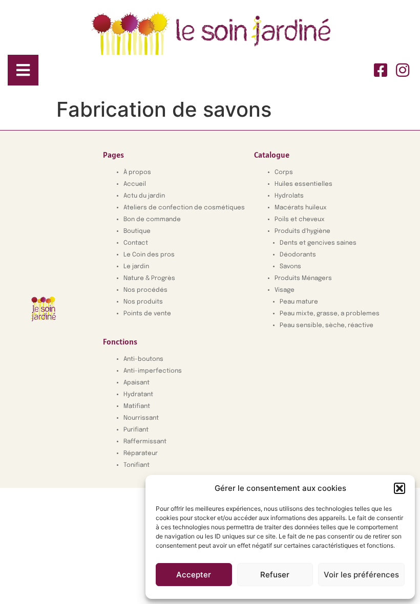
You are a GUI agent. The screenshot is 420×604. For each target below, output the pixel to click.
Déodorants (298, 255)
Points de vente (147, 314)
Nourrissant (141, 418)
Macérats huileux (301, 208)
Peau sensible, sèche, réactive (326, 325)
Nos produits (143, 302)
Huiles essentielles (303, 184)
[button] (399, 488)
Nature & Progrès (149, 278)
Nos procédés (145, 290)
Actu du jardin (144, 196)
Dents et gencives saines (318, 243)
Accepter (193, 574)
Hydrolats (289, 196)
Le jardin (136, 267)
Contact (135, 243)
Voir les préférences (361, 574)
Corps (284, 172)
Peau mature (299, 302)
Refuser (274, 574)
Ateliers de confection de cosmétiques (184, 208)
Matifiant (136, 406)
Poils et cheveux (300, 220)
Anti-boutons (143, 359)
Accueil (134, 184)
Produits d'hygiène (302, 231)
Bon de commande (152, 220)
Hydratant (138, 395)
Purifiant (136, 430)
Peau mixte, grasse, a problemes (330, 314)
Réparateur (140, 453)
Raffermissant (144, 442)
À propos (137, 172)
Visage (285, 290)
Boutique (137, 231)
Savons (290, 267)
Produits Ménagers (303, 278)
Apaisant (136, 383)
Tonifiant (136, 465)
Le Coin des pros (149, 255)
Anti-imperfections (152, 371)
